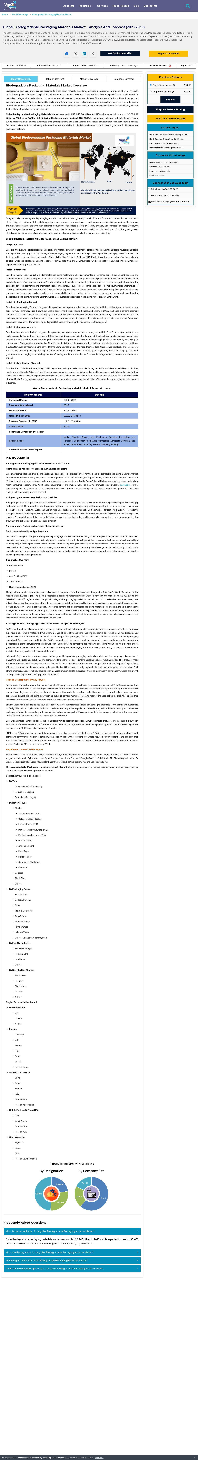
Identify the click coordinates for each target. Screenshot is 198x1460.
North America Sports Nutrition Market (166, 139)
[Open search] (187, 5)
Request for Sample (168, 53)
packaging (125, 485)
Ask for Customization (120, 53)
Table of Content (55, 79)
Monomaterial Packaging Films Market (166, 148)
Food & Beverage (20, 14)
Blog (136, 5)
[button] (190, 1452)
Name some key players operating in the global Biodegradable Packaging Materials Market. (55, 1268)
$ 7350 (187, 91)
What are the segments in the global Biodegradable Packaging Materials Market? (50, 1252)
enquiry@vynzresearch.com (173, 201)
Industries (85, 5)
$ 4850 (187, 85)
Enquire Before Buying (170, 109)
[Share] (93, 54)
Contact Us (150, 5)
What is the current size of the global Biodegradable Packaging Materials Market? (50, 1231)
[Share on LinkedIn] (84, 54)
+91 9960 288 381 (169, 195)
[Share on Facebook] (66, 54)
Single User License (162, 85)
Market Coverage (89, 79)
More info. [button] (99, 1458)
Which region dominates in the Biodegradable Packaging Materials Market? (46, 1260)
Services (102, 5)
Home (5, 14)
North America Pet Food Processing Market (168, 134)
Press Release (121, 5)
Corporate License (162, 91)
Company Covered (124, 79)
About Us (68, 5)
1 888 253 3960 (170, 189)
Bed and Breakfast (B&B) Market (163, 143)
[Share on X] (75, 54)
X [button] (194, 1458)
